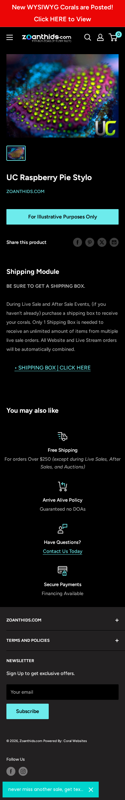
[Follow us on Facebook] (10, 771)
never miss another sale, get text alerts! (46, 789)
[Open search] (87, 37)
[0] (113, 37)
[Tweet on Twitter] (101, 242)
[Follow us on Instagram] (23, 771)
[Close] (91, 789)
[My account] (100, 37)
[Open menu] (9, 37)
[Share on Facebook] (77, 242)
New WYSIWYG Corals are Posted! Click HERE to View (62, 13)
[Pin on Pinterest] (89, 242)
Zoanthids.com (25, 191)
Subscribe (27, 711)
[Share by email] (114, 242)
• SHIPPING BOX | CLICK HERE (52, 367)
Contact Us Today (62, 551)
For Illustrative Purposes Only (62, 217)
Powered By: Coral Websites (65, 741)
